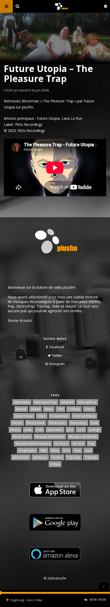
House (15, 430)
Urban (55, 464)
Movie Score (22, 436)
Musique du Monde (83, 436)
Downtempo (59, 416)
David (23, 90)
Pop (91, 443)
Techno (57, 457)
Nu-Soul (78, 443)
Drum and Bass (84, 416)
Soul (88, 450)
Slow (77, 450)
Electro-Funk (36, 423)
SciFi (66, 450)
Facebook (56, 347)
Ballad (35, 409)
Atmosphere (87, 402)
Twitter (57, 355)
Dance (89, 409)
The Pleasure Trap (58, 101)
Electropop (78, 423)
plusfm (27, 107)
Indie (28, 430)
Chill (60, 409)
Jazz (70, 430)
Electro (17, 423)
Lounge (94, 430)
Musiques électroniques (33, 443)
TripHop (91, 457)
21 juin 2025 (40, 90)
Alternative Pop (45, 402)
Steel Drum (21, 457)
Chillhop (74, 409)
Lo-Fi (81, 430)
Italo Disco (55, 430)
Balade (21, 409)
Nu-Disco (61, 443)
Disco (42, 416)
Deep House (24, 416)
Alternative (22, 402)
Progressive (27, 450)
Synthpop (40, 457)
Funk (94, 423)
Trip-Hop (73, 457)
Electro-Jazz (57, 423)
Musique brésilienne (49, 436)
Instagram (57, 363)
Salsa (55, 450)
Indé (39, 430)
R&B (43, 450)
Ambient (67, 402)
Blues (49, 409)
